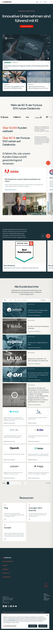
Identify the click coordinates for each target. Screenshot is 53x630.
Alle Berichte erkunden (26, 26)
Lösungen (5, 569)
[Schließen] (47, 615)
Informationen (6, 577)
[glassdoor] (13, 606)
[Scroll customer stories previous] (43, 163)
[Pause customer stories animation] (51, 117)
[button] (40, 2)
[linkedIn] (3, 606)
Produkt (5, 565)
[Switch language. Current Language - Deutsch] (37, 2)
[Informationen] (11, 577)
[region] (25, 621)
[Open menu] (51, 2)
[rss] (11, 606)
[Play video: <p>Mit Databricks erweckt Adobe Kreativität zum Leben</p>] (24, 198)
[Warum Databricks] (13, 561)
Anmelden (45, 2)
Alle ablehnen (33, 626)
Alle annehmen (43, 626)
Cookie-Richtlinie (11, 619)
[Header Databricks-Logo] (6, 2)
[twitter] (8, 606)
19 (25, 483)
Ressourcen (6, 573)
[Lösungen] (8, 569)
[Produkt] (7, 565)
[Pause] (48, 58)
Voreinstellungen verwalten (10, 626)
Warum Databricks (7, 561)
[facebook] (6, 606)
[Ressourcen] (9, 573)
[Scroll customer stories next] (48, 163)
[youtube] (16, 606)
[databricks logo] (7, 557)
